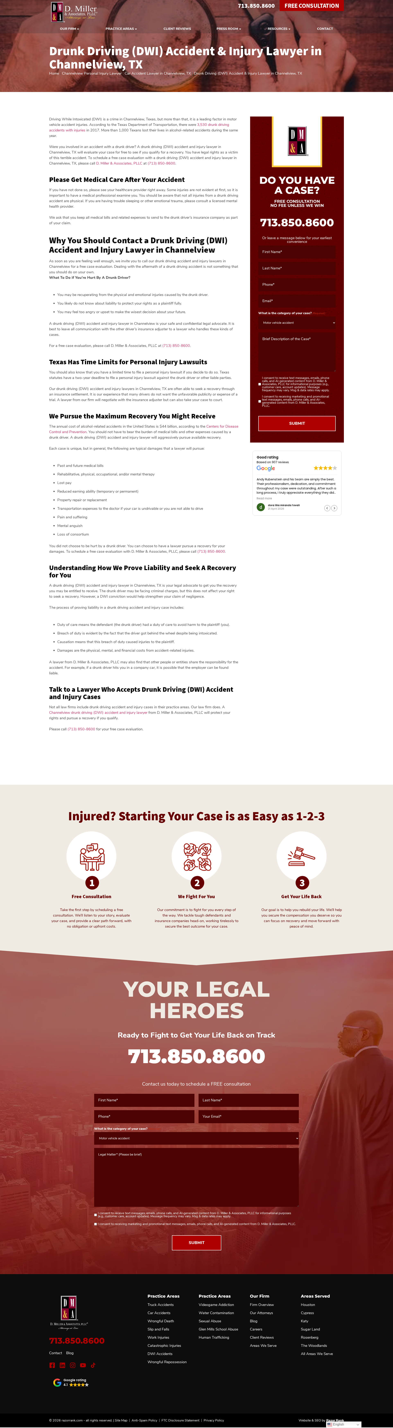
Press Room (227, 29)
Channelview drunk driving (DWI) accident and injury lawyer (98, 712)
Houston (308, 1305)
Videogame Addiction (216, 1305)
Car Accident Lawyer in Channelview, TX (158, 73)
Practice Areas (120, 29)
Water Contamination (216, 1313)
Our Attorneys (261, 1313)
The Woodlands (314, 1346)
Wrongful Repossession (167, 1362)
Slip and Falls (158, 1329)
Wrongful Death (161, 1321)
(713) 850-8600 (161, 163)
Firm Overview (262, 1305)
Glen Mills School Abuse (218, 1329)
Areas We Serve (263, 1346)
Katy (304, 1321)
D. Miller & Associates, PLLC (119, 163)
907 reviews (280, 462)
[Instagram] (73, 1365)
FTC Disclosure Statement (180, 1420)
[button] (334, 508)
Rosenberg (309, 1337)
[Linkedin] (62, 1365)
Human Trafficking (214, 1337)
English (338, 1424)
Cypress (307, 1313)
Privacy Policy (214, 1420)
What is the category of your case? (291, 313)
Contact (325, 29)
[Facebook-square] (52, 1365)
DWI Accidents (160, 1354)
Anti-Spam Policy (144, 1420)
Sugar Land (310, 1329)
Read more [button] (264, 498)
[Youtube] (83, 1365)
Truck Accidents (161, 1305)
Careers (256, 1329)
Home (54, 73)
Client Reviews (177, 29)
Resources (277, 29)
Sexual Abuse (210, 1321)
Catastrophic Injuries (164, 1346)
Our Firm (68, 29)
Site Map (121, 1420)
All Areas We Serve (317, 1354)
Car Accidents (159, 1313)
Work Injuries (158, 1337)
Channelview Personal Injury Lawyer (92, 73)
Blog (70, 1353)
